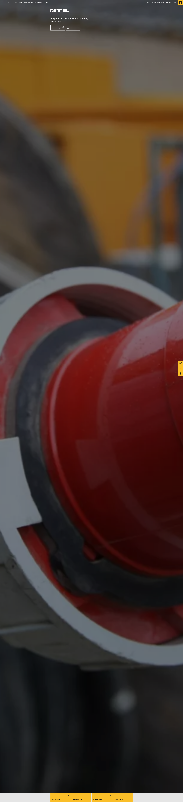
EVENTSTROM (77, 800)
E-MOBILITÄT (97, 800)
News (46, 2)
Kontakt (169, 2)
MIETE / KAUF (118, 800)
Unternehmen (28, 2)
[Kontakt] (180, 363)
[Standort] (180, 373)
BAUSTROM (56, 800)
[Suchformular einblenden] (175, 2)
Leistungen (18, 2)
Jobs (147, 2)
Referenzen (39, 2)
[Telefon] (180, 368)
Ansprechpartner (158, 2)
